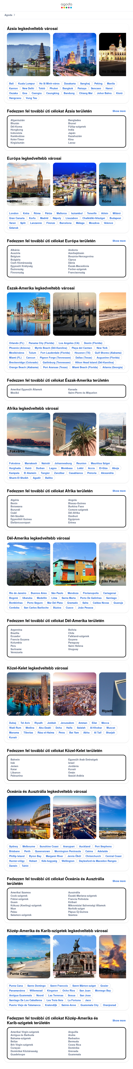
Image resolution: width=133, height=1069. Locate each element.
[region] (66, 56)
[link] (66, 5)
